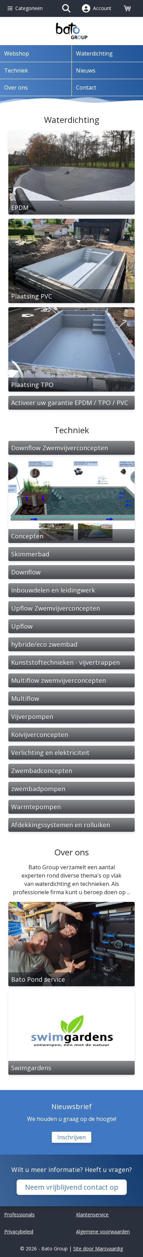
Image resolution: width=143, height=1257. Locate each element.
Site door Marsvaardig (98, 1248)
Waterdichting (94, 53)
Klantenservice (92, 1214)
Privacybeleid (18, 1231)
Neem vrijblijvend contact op (71, 1187)
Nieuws (85, 70)
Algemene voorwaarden (103, 1231)
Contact (86, 87)
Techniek (16, 70)
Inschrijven (71, 1137)
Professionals (19, 1214)
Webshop (16, 53)
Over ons (16, 87)
